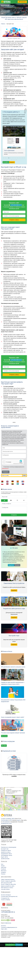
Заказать (12, 162)
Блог (2, 864)
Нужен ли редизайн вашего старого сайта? (12, 717)
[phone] (4, 500)
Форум (2, 865)
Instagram (3, 872)
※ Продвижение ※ (10, 944)
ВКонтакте (3, 870)
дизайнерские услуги (6, 823)
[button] (4, 158)
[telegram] (24, 500)
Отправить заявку (14, 219)
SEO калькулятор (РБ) (6, 882)
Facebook (3, 869)
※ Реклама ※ (19, 944)
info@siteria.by (7, 923)
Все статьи (4, 736)
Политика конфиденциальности (9, 927)
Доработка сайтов (5, 852)
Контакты (17, 565)
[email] (11, 500)
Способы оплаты (5, 889)
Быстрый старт (4, 849)
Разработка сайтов (6, 850)
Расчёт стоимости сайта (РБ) (8, 881)
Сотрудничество (5, 898)
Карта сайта (4, 929)
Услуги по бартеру (5, 899)
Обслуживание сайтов (6, 855)
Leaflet (18, 809)
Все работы (6, 162)
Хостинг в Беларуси (6, 895)
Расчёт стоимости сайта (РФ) (8, 884)
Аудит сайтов (4, 857)
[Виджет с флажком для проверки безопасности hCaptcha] (13, 462)
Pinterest (3, 874)
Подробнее (11, 565)
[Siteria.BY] (5, 2)
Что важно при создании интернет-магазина (13, 733)
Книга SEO (3, 867)
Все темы (4, 745)
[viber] (17, 500)
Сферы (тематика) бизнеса (7, 879)
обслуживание (6, 821)
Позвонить (23, 1)
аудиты (19, 820)
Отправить (5, 472)
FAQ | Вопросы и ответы (7, 887)
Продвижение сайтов (6, 853)
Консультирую (4, 820)
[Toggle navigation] (14, 2)
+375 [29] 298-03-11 (8, 912)
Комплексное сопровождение (8, 847)
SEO (11, 820)
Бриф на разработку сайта (7, 886)
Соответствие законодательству (9, 896)
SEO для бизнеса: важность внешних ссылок (13, 667)
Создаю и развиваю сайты (8, 818)
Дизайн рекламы (5, 858)
